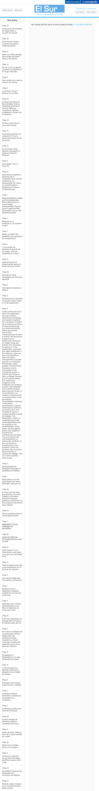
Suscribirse (80, 12)
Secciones (8, 10)
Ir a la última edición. (83, 24)
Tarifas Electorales (72, 2)
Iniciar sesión (91, 12)
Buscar (19, 10)
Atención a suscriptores (87, 8)
